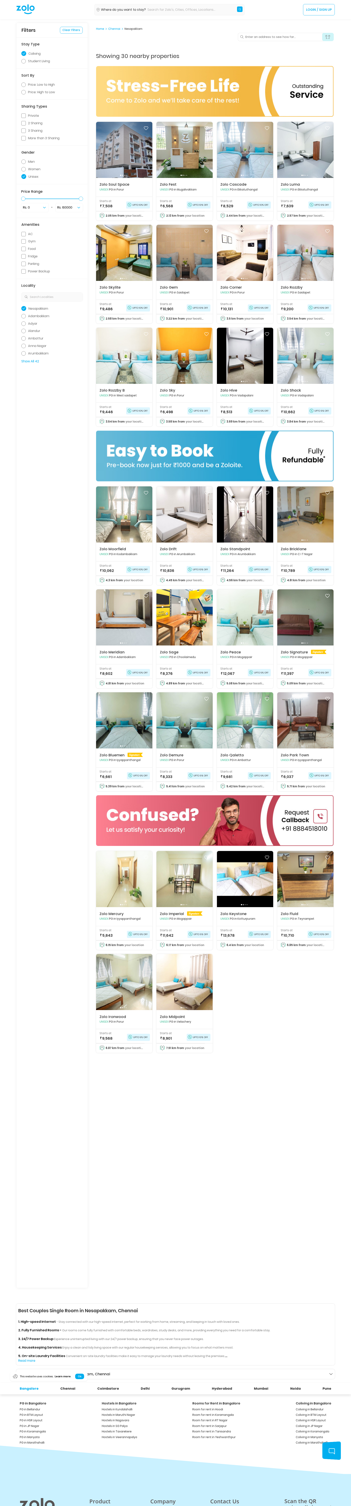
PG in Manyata (30, 1437)
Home (100, 29)
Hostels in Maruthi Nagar (118, 1415)
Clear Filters (71, 30)
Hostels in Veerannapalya (119, 1437)
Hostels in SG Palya (115, 1426)
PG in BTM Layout (31, 1415)
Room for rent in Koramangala (213, 1415)
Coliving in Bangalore (313, 1403)
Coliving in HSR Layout (311, 1420)
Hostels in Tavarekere (117, 1431)
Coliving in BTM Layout (311, 1415)
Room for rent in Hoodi (207, 1409)
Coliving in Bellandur (310, 1409)
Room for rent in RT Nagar (210, 1420)
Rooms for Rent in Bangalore (216, 1403)
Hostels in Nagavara (115, 1420)
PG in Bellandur (30, 1409)
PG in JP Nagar (29, 1426)
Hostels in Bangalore (119, 1403)
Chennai (114, 29)
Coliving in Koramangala (312, 1431)
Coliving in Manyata (309, 1437)
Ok (79, 1376)
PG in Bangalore (33, 1403)
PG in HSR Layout (31, 1420)
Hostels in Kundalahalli (117, 1409)
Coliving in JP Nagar (309, 1426)
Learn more (62, 1376)
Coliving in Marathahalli (312, 1443)
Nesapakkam (133, 29)
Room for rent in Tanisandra (211, 1431)
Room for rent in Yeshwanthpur (214, 1437)
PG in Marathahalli (32, 1443)
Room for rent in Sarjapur (209, 1426)
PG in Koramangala (33, 1431)
